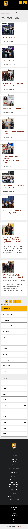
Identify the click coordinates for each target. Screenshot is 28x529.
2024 (4, 394)
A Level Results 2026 (11, 60)
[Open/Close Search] (20, 2)
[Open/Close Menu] (25, 2)
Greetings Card (7, 326)
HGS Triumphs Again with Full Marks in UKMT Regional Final (12, 212)
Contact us (14, 507)
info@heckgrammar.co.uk (14, 497)
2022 (4, 405)
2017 (4, 434)
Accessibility (14, 515)
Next (18, 301)
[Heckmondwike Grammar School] (5, 4)
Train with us (14, 465)
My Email (14, 472)
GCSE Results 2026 (10, 37)
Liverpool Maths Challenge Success (13, 132)
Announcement (7, 314)
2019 (4, 422)
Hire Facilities (14, 462)
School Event (6, 365)
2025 (4, 388)
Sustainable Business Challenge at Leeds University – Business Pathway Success (11, 159)
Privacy (14, 511)
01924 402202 (14, 500)
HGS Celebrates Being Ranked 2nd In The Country (13, 276)
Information (6, 331)
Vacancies (14, 459)
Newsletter (5, 343)
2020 (4, 417)
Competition (6, 320)
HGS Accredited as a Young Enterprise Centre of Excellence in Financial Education (13, 240)
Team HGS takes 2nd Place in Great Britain (13, 84)
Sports (4, 371)
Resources (5, 354)
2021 (4, 411)
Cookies (14, 513)
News (4, 337)
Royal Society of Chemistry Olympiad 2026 (13, 186)
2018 (4, 428)
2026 (4, 383)
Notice (4, 348)
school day (5, 360)
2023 (4, 400)
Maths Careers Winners (12, 108)
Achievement (6, 309)
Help (14, 509)
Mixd (19, 526)
